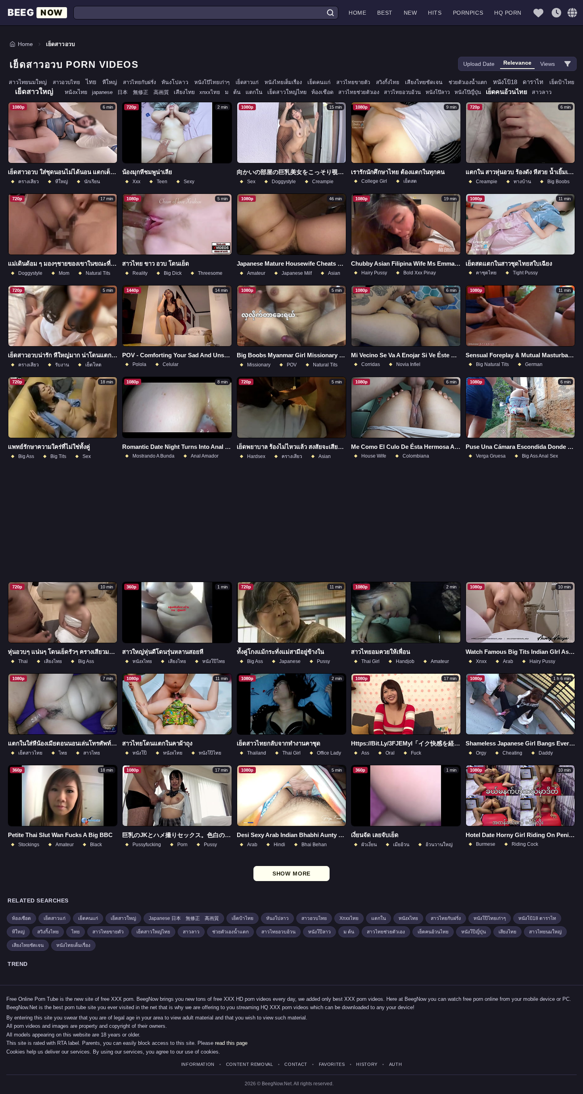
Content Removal (249, 1064)
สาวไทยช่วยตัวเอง (361, 92)
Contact (295, 1064)
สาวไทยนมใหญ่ (31, 82)
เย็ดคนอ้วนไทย (509, 91)
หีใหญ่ (112, 82)
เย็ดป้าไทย (561, 82)
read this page (231, 1043)
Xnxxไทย (349, 918)
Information (198, 1064)
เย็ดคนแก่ (321, 82)
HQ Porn (508, 13)
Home (357, 13)
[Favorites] (538, 13)
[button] (572, 12)
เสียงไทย (186, 92)
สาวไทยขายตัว (356, 82)
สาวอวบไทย (69, 82)
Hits (434, 13)
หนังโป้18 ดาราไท (521, 82)
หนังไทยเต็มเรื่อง (286, 82)
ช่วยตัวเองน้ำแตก (471, 82)
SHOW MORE (291, 873)
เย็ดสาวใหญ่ (36, 92)
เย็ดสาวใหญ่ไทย (289, 92)
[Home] (37, 13)
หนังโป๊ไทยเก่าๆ (215, 82)
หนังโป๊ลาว (440, 92)
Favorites (332, 1064)
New (410, 13)
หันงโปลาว (177, 82)
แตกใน (256, 92)
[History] (556, 13)
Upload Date (479, 64)
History (367, 1064)
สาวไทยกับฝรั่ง (142, 82)
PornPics (468, 13)
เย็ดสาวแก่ (250, 82)
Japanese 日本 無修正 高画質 (184, 918)
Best (384, 13)
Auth (395, 1064)
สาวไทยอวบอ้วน (405, 92)
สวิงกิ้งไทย (390, 82)
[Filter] (567, 64)
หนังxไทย (78, 92)
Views (547, 64)
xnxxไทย (212, 92)
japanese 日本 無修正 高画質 (133, 92)
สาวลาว (542, 92)
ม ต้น (235, 92)
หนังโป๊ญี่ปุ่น (470, 92)
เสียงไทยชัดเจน (427, 82)
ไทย (94, 82)
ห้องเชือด (324, 92)
